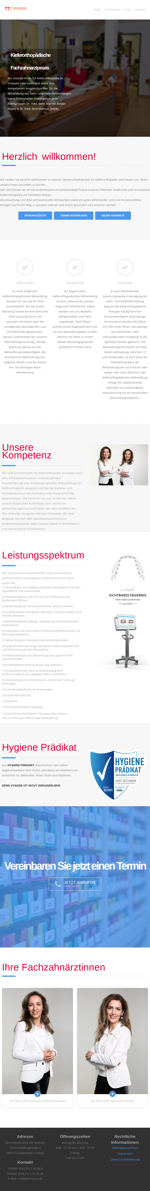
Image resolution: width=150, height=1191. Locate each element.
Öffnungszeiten (35, 215)
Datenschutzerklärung (125, 1159)
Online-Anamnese (113, 215)
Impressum (125, 1153)
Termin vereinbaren (73, 215)
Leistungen (112, 9)
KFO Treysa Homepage (15, 9)
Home (97, 9)
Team (127, 9)
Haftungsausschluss (125, 1148)
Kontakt (140, 9)
